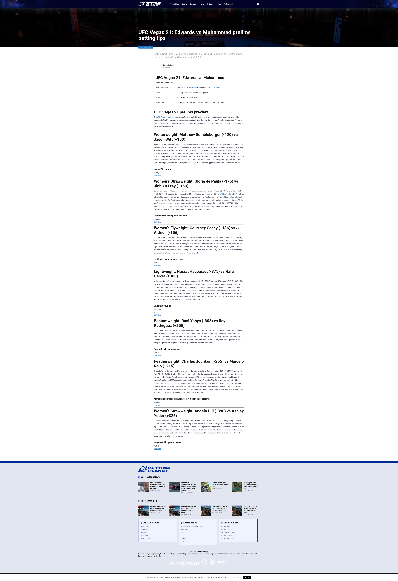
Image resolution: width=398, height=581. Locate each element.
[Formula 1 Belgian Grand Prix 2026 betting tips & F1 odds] (237, 515)
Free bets (184, 530)
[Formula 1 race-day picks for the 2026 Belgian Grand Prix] (206, 515)
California (144, 535)
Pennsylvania (145, 530)
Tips (219, 4)
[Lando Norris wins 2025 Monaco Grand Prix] (206, 491)
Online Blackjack (227, 530)
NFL (182, 535)
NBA (182, 541)
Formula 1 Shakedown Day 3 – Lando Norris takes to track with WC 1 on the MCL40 (189, 487)
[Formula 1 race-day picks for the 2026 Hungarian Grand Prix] (143, 515)
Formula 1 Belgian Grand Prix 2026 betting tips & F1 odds (250, 510)
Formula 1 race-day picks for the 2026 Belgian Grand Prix (219, 508)
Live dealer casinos (228, 532)
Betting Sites (174, 4)
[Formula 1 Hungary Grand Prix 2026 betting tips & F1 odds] (174, 515)
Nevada (143, 532)
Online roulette (226, 535)
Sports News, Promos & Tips (191, 527)
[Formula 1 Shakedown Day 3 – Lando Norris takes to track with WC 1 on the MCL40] (174, 491)
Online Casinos (229, 4)
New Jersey (145, 527)
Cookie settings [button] (235, 578)
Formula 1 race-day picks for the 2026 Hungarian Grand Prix (158, 508)
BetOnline (192, 88)
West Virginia (145, 538)
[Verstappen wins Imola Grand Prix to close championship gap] (237, 491)
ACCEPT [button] (247, 577)
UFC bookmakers (226, 194)
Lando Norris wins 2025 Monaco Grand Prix (220, 485)
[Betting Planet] (149, 3)
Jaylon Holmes (168, 65)
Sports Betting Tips (145, 47)
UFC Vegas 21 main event (166, 117)
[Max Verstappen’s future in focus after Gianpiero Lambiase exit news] (143, 491)
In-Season (210, 4)
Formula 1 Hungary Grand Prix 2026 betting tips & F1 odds (188, 510)
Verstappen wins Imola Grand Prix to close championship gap (251, 486)
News (202, 4)
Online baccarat (227, 538)
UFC (182, 532)
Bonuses (193, 4)
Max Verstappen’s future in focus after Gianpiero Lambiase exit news (157, 486)
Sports (184, 4)
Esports (183, 538)
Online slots (225, 527)
